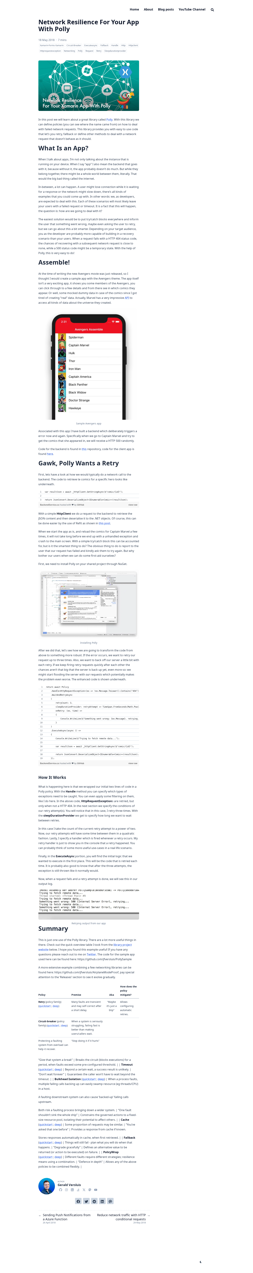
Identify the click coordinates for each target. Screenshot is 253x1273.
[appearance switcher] (201, 1262)
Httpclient (133, 45)
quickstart (45, 1006)
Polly (80, 50)
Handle (114, 45)
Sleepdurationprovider (115, 50)
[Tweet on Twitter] (86, 1201)
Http (123, 45)
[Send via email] (110, 1201)
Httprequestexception (50, 50)
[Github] (61, 1189)
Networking (69, 50)
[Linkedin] (72, 1189)
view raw (132, 504)
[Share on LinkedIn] (102, 1201)
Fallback (104, 45)
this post (104, 523)
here (50, 454)
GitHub (80, 504)
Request (89, 50)
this (84, 449)
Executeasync (90, 45)
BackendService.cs (50, 504)
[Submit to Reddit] (94, 1201)
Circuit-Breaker (74, 45)
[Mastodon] (90, 1189)
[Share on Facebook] (78, 1201)
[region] (88, 496)
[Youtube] (96, 1189)
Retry (98, 50)
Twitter (91, 954)
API (127, 298)
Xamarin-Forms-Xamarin (52, 45)
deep (56, 1006)
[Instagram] (66, 1189)
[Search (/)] (212, 9)
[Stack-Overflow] (78, 1189)
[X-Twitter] (84, 1189)
